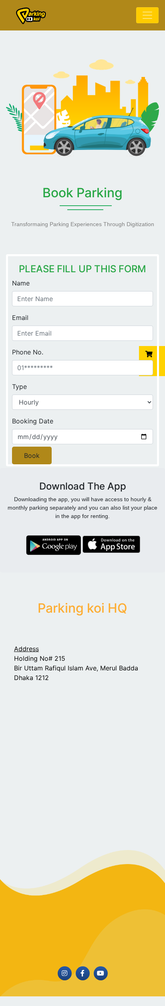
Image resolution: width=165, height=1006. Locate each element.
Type (19, 387)
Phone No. (27, 352)
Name (21, 283)
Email (20, 318)
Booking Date (32, 421)
